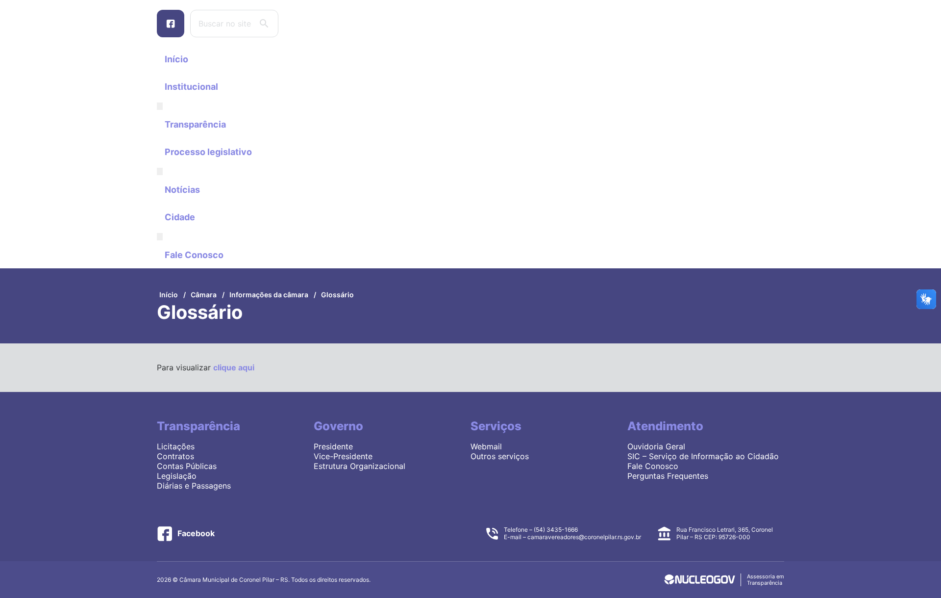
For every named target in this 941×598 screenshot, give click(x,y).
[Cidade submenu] (160, 236)
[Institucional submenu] (160, 106)
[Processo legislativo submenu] (160, 171)
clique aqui (233, 367)
